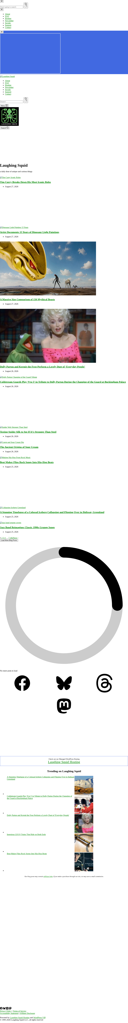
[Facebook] (22, 692)
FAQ (7, 83)
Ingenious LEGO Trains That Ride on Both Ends (26, 834)
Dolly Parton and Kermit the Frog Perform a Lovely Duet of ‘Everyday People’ (42, 366)
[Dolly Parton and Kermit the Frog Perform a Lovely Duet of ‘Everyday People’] (48, 362)
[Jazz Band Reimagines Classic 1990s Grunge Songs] (10, 523)
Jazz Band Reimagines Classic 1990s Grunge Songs (27, 527)
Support (8, 92)
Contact (8, 94)
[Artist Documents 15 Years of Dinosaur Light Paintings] (14, 227)
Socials (8, 90)
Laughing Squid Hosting (64, 762)
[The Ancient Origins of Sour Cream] (12, 442)
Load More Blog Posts (9, 540)
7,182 (10, 538)
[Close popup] (2, 32)
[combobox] (11, 101)
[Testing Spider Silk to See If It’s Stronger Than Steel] (14, 427)
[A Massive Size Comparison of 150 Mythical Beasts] (48, 295)
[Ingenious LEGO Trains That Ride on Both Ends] (83, 851)
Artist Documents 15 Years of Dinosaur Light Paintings (29, 232)
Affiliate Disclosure (27, 1013)
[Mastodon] (64, 715)
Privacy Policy (6, 1011)
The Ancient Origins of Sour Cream (19, 447)
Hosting (8, 85)
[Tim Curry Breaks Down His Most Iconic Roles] (10, 177)
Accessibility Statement (9, 1013)
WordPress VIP (39, 1018)
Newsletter (9, 87)
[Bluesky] (64, 692)
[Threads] (105, 692)
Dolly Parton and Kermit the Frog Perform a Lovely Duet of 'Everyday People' (38, 815)
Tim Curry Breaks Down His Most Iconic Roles (25, 182)
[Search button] (26, 100)
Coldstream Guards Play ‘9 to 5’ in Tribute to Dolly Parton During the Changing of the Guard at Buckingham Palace (63, 381)
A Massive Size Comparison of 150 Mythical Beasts (27, 299)
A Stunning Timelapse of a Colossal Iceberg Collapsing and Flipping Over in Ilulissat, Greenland (52, 512)
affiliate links (48, 876)
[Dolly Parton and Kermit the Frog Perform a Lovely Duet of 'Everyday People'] (83, 832)
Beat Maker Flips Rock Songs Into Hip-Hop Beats (27, 462)
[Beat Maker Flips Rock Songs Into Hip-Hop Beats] (15, 457)
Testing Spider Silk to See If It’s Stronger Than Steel (28, 431)
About (7, 81)
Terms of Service (19, 1011)
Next (15, 538)
